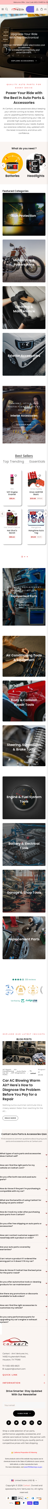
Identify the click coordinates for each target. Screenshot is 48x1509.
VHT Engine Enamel (12, 493)
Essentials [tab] (37, 461)
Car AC (5, 1073)
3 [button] (27, 556)
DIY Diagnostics (18, 1073)
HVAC (5, 1074)
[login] (36, 9)
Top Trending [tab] (13, 461)
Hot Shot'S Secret (12, 527)
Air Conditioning (10, 1070)
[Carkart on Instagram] (31, 1422)
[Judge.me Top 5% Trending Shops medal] (24, 990)
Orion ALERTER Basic (36, 493)
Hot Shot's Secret (12, 531)
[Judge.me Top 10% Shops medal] (36, 990)
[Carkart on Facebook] (8, 1422)
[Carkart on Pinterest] (24, 1422)
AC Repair (7, 1070)
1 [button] (22, 556)
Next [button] (45, 165)
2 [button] (24, 556)
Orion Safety (36, 489)
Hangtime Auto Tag (36, 531)
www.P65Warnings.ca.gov (33, 1467)
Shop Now (24, 605)
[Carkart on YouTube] (39, 1422)
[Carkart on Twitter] (16, 1422)
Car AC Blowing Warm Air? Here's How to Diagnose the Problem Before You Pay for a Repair (21, 1089)
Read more (10, 1118)
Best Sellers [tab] (24, 456)
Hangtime (36, 527)
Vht (12, 489)
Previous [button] (3, 165)
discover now (23, 425)
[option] (12, 508)
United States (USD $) (25, 1480)
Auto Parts (21, 1071)
